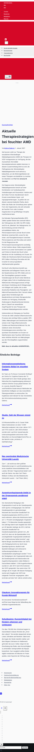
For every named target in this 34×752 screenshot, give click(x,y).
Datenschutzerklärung (11, 675)
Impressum (8, 673)
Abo (5, 5)
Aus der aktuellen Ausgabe (10, 48)
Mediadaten (7, 16)
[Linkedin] (6, 40)
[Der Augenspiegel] (15, 37)
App (5, 7)
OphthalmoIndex (8, 2)
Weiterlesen (7, 405)
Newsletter (6, 14)
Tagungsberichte (8, 53)
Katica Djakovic (10, 148)
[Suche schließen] (1, 744)
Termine (6, 11)
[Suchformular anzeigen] (6, 42)
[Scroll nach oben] (1, 708)
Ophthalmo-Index (7, 726)
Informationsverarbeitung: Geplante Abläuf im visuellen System (15, 367)
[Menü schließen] (0, 712)
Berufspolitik (7, 55)
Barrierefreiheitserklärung (12, 678)
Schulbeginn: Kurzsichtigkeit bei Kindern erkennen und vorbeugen (17, 622)
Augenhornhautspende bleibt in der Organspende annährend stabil (16, 495)
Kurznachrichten (8, 50)
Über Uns (6, 18)
